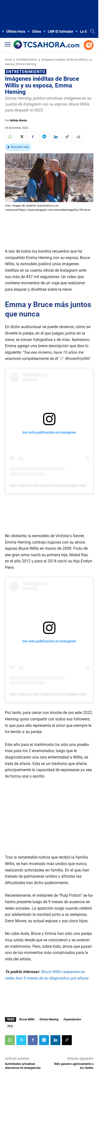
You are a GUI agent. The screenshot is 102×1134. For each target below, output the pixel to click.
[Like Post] (78, 137)
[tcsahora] (46, 45)
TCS (9, 1026)
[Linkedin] (55, 137)
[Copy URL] (67, 137)
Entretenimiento (26, 59)
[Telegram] (44, 137)
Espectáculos (72, 1019)
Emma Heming (48, 1019)
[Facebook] (33, 137)
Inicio (8, 59)
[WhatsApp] (10, 137)
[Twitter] (21, 137)
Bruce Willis (26, 1019)
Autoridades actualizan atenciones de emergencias (23, 1065)
